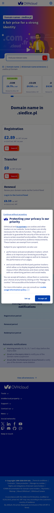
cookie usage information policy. (25, 288)
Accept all (42, 298)
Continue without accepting (15, 214)
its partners (21, 226)
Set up (27, 298)
